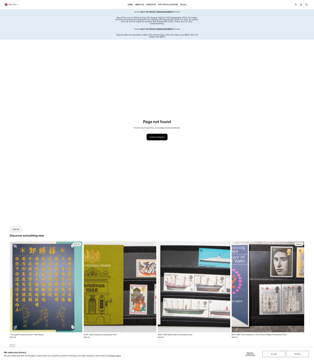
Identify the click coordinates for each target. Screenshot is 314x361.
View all (16, 229)
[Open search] (296, 4)
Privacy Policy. (115, 356)
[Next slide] (152, 287)
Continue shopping (157, 137)
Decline (298, 354)
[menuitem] (130, 4)
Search (12, 345)
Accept (274, 354)
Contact (12, 347)
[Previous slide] (87, 287)
